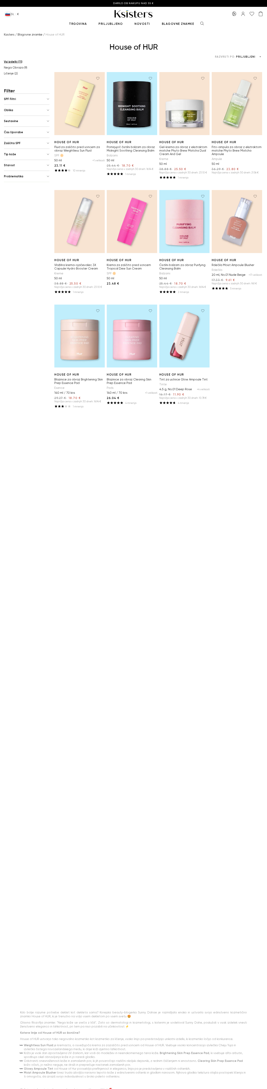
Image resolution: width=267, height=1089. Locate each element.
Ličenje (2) (11, 73)
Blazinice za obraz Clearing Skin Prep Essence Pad (129, 381)
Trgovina (78, 24)
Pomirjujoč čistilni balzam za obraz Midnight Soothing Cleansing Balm (131, 148)
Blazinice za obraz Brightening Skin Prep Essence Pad (78, 381)
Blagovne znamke (178, 24)
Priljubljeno (111, 24)
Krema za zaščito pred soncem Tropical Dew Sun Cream (129, 266)
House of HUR (66, 142)
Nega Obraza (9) (15, 67)
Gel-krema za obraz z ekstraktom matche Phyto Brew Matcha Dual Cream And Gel (183, 150)
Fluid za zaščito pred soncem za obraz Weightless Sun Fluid (77, 148)
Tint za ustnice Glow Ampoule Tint (183, 379)
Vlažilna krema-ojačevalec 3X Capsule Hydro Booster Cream (76, 266)
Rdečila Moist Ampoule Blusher (233, 265)
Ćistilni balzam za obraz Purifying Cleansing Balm (182, 266)
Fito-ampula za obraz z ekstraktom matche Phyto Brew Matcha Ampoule (237, 150)
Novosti (142, 24)
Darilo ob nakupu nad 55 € (133, 3)
